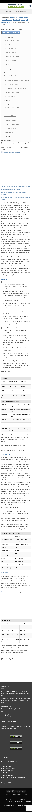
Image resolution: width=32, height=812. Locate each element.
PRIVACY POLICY (25, 801)
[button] (2, 6)
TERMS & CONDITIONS (10, 799)
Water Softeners (7, 20)
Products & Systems (21, 17)
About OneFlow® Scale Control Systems (16, 80)
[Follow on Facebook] (3, 715)
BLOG (6, 794)
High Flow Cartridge (10, 60)
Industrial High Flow (10, 48)
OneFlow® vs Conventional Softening (15, 88)
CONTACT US (20, 794)
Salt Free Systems (19, 20)
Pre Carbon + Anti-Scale (11, 56)
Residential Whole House (11, 40)
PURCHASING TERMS (13, 801)
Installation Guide (9, 96)
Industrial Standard (10, 44)
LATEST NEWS (12, 794)
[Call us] (9, 715)
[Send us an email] (6, 715)
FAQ (26, 794)
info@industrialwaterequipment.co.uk (12, 783)
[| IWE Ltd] (16, 5)
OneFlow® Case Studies (11, 92)
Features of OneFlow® (11, 84)
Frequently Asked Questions (13, 76)
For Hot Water (8, 65)
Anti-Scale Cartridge (10, 52)
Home (12, 17)
